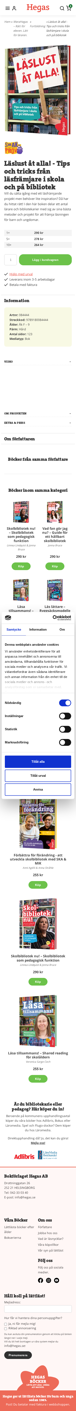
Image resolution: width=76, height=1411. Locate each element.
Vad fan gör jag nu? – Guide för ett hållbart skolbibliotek (55, 534)
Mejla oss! (38, 1143)
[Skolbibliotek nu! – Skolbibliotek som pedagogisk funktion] (21, 512)
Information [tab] (38, 629)
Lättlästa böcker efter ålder (19, 1229)
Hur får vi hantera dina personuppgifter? (33, 1318)
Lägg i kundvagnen (45, 259)
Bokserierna (12, 1238)
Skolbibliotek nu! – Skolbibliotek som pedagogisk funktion (21, 534)
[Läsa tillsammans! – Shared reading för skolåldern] (21, 590)
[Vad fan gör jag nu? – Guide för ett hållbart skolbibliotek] (55, 512)
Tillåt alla (38, 761)
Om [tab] (62, 629)
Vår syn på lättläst (50, 1250)
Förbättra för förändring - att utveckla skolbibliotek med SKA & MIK (38, 859)
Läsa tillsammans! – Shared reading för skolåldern (38, 1055)
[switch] (65, 716)
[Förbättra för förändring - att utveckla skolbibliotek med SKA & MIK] (45, 800)
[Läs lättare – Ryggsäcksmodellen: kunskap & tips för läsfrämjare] (55, 590)
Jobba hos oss (47, 1233)
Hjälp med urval (21, 274)
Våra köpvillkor (48, 1245)
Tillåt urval (38, 775)
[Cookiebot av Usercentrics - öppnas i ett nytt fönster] (53, 618)
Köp (21, 566)
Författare (45, 1227)
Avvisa (38, 789)
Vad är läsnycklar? (50, 1239)
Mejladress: (12, 1302)
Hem (7, 22)
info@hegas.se (25, 1197)
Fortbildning (37, 26)
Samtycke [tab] (14, 629)
